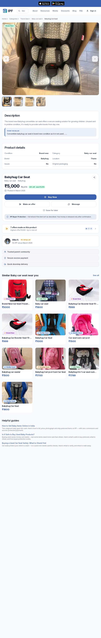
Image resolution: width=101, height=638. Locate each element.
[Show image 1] (7, 102)
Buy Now (52, 197)
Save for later (52, 210)
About (35, 11)
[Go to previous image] (6, 59)
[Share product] (94, 177)
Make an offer (29, 204)
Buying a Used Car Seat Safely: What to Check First (24, 443)
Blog (74, 11)
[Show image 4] (41, 102)
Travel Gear (24, 19)
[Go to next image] (95, 59)
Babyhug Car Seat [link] (51, 19)
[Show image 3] (29, 102)
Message (76, 204)
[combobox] (23, 11)
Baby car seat (37, 19)
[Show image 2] (18, 102)
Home (4, 19)
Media (55, 11)
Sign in (93, 11)
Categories (13, 19)
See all (96, 275)
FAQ (81, 11)
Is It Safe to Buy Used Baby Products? (18, 434)
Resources (45, 11)
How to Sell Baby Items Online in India (18, 426)
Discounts (65, 11)
